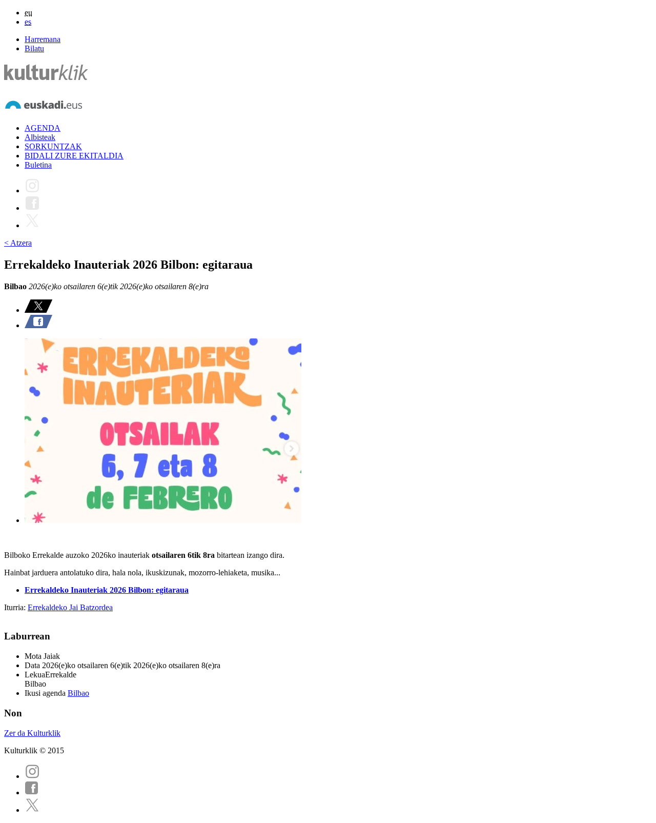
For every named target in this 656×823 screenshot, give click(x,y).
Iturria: (16, 607)
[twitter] (32, 810)
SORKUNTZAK (53, 146)
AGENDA (42, 128)
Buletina (38, 164)
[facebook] (32, 792)
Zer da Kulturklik (32, 733)
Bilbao (78, 693)
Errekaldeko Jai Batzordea (70, 607)
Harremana (42, 39)
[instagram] (32, 776)
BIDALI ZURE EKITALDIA (74, 155)
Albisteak (40, 137)
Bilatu (34, 48)
